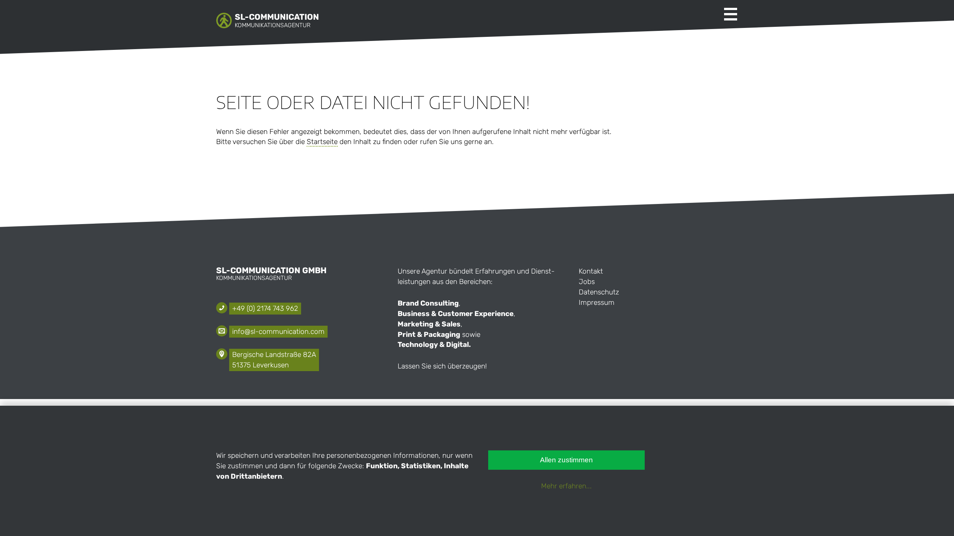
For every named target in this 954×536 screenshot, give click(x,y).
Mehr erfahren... (566, 486)
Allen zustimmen (566, 460)
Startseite (322, 141)
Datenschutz (599, 292)
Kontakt (591, 271)
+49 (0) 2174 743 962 (265, 308)
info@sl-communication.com (278, 331)
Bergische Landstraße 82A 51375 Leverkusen (274, 359)
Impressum (597, 302)
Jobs (587, 281)
